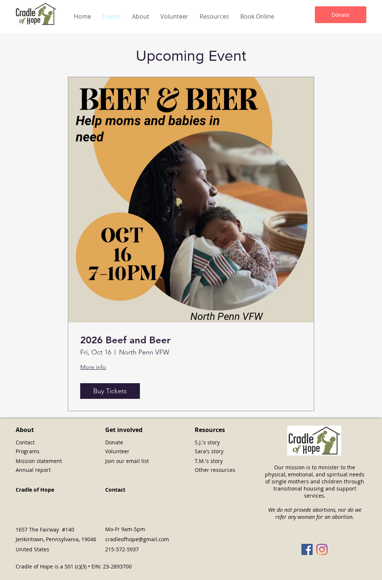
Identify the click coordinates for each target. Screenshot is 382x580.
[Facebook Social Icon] (307, 549)
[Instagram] (322, 549)
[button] (140, 16)
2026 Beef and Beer (125, 340)
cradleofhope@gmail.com (137, 539)
